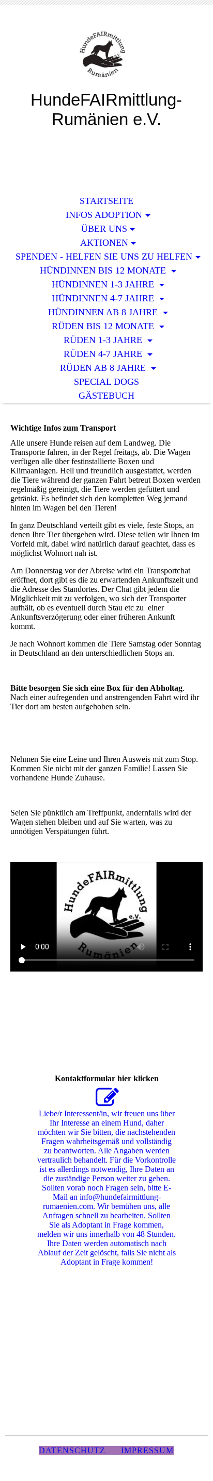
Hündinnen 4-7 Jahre (104, 298)
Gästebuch (106, 395)
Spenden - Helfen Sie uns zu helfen (104, 256)
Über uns (104, 229)
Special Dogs (106, 382)
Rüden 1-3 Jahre (104, 340)
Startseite (106, 201)
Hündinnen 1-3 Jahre (104, 284)
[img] (106, 55)
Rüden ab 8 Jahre (104, 368)
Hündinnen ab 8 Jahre (104, 312)
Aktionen (104, 242)
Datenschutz (73, 1450)
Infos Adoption (104, 215)
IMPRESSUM (147, 1450)
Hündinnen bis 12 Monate (104, 270)
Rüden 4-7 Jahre (104, 354)
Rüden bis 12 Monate (104, 326)
